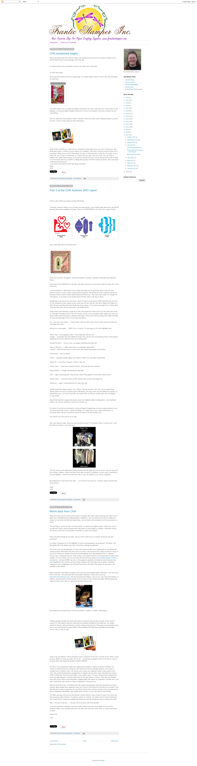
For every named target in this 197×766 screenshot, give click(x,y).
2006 (127, 172)
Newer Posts (54, 741)
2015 (127, 113)
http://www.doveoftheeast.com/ (60, 577)
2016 (127, 111)
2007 (127, 135)
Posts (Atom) (62, 744)
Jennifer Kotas (129, 80)
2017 (127, 108)
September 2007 (132, 140)
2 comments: (77, 733)
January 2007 (131, 168)
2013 (127, 119)
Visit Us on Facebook (68, 42)
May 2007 (130, 160)
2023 (127, 97)
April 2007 (130, 163)
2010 (127, 127)
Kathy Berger (129, 89)
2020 (127, 100)
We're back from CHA (63, 511)
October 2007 (131, 137)
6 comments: (77, 499)
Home (85, 741)
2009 (127, 129)
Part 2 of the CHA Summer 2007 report (73, 190)
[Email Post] (84, 178)
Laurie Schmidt (130, 82)
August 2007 (131, 142)
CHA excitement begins (64, 53)
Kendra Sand (129, 87)
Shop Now (53, 42)
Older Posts (114, 741)
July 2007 (130, 145)
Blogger (102, 760)
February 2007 (132, 166)
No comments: (77, 178)
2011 (127, 124)
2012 (127, 121)
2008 (127, 132)
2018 (127, 105)
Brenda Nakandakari (131, 84)
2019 (127, 103)
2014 (127, 116)
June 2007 (130, 158)
